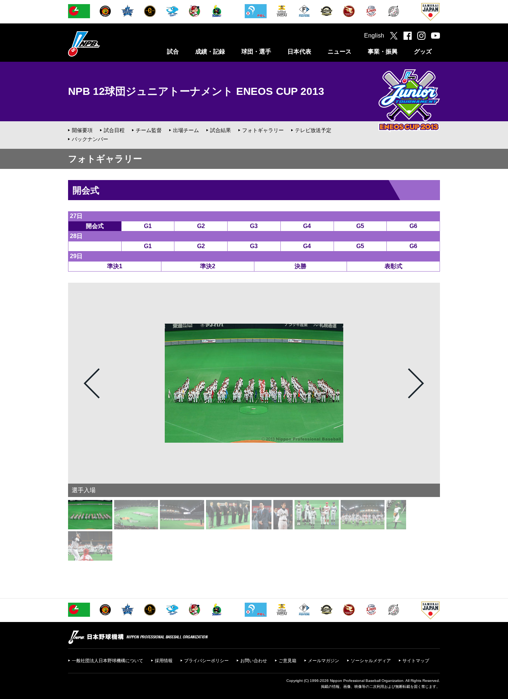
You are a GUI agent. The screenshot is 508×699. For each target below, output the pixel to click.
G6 (413, 226)
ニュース (339, 51)
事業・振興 (383, 51)
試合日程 (114, 130)
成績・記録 (210, 51)
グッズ (423, 51)
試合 (173, 51)
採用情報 (164, 660)
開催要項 (82, 130)
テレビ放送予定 (313, 130)
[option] (254, 383)
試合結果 (220, 130)
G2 (201, 226)
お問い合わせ (253, 660)
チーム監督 (149, 130)
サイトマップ (415, 660)
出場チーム (186, 130)
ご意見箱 (287, 660)
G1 (148, 226)
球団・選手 (256, 51)
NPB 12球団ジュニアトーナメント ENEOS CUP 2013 (196, 91)
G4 (307, 226)
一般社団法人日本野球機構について (107, 660)
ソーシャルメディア (371, 660)
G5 (360, 226)
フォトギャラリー (263, 130)
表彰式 (393, 266)
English (374, 35)
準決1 (114, 266)
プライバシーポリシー (206, 660)
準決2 (207, 266)
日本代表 (299, 51)
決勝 (300, 266)
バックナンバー (90, 139)
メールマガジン (323, 660)
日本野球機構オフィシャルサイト (102, 43)
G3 (254, 226)
